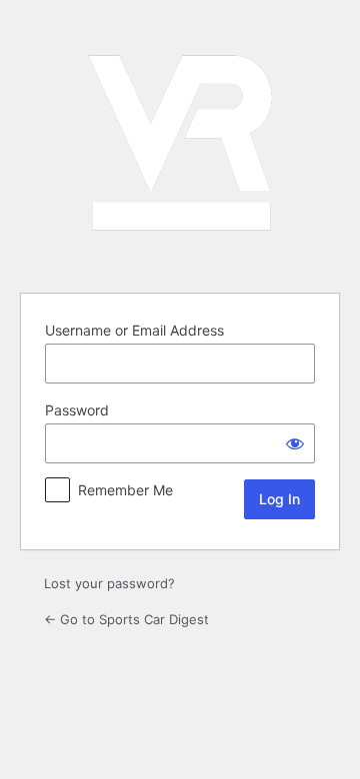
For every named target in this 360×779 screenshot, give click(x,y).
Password (77, 409)
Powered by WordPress (180, 143)
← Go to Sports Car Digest (126, 619)
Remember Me (125, 489)
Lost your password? (109, 583)
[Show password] (295, 443)
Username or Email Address (134, 330)
